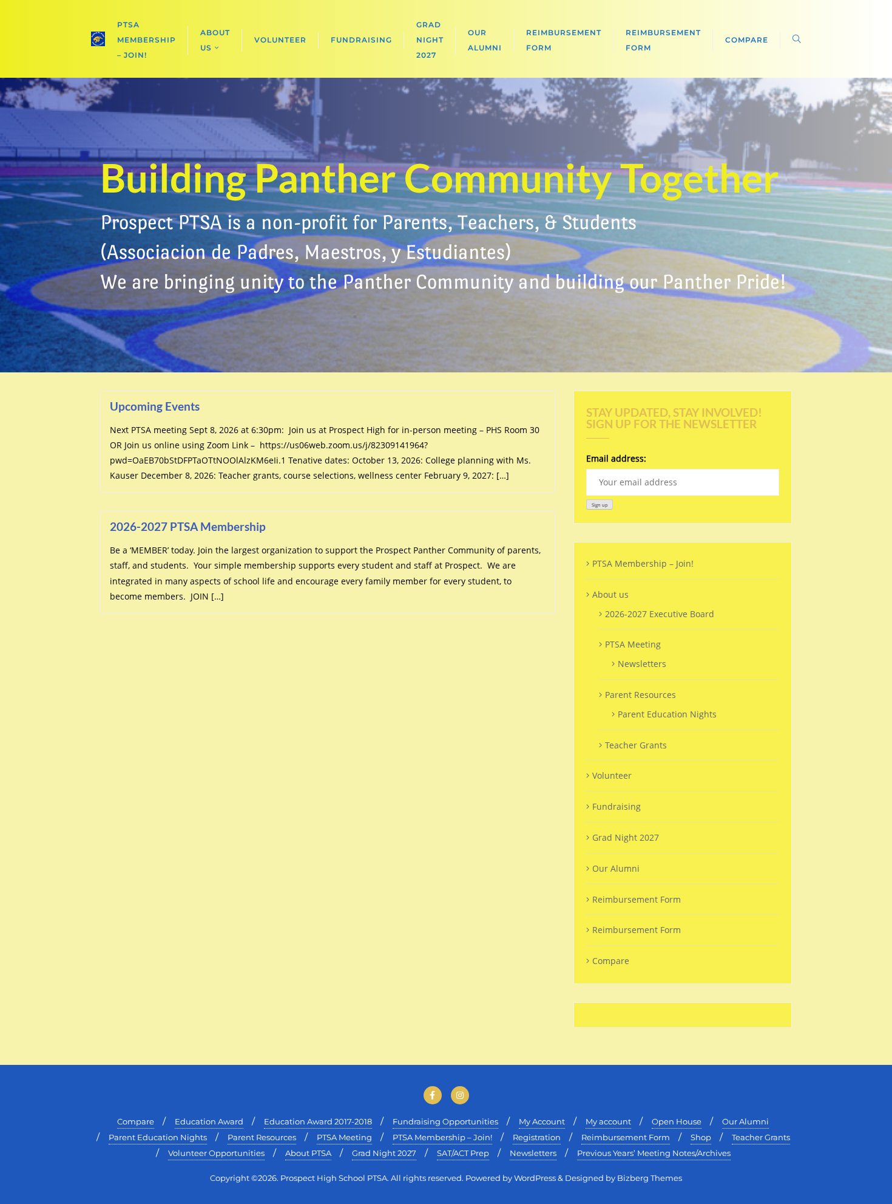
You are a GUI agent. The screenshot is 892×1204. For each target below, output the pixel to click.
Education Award (209, 1121)
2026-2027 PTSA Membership (188, 526)
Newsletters (642, 663)
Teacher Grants (636, 745)
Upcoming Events (155, 406)
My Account (542, 1121)
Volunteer (612, 775)
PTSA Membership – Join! (643, 563)
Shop (701, 1137)
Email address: (616, 458)
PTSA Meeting (633, 644)
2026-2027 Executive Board (659, 614)
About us (610, 594)
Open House (676, 1121)
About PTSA (308, 1153)
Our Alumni (616, 868)
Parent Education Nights (667, 714)
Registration (537, 1137)
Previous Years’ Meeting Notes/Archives (654, 1153)
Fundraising (616, 806)
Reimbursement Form (636, 899)
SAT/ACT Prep (463, 1153)
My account (608, 1121)
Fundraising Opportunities (445, 1121)
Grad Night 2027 (625, 837)
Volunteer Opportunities (216, 1153)
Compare (610, 960)
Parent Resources (640, 694)
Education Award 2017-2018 (318, 1121)
